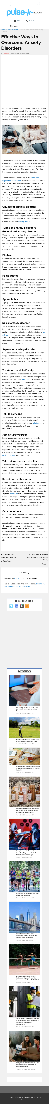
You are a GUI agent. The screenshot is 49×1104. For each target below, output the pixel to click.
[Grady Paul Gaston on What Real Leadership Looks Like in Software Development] (24, 690)
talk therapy (37, 423)
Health (16, 30)
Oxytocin (14, 494)
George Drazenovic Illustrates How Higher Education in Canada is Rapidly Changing (27, 1064)
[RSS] (27, 606)
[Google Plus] (22, 606)
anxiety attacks (24, 221)
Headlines (9, 30)
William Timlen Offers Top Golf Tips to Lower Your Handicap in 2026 (27, 740)
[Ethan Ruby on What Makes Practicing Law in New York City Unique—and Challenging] (24, 917)
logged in (18, 578)
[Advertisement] (24, 80)
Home (3, 30)
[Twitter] (11, 606)
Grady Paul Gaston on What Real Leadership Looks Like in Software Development (27, 709)
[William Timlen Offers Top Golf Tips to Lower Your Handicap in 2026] (24, 728)
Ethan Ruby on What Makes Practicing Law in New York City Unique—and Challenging (26, 935)
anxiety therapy (8, 455)
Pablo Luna (6, 53)
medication (26, 379)
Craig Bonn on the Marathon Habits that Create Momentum (27, 894)
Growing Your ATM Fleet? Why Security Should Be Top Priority (37, 557)
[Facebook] (16, 606)
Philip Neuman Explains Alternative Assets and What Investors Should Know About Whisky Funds (27, 810)
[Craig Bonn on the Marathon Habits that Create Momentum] (24, 877)
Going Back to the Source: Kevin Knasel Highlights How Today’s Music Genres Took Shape (26, 853)
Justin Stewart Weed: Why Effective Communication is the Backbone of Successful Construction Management (27, 1021)
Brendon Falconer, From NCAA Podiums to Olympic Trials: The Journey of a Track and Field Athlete (28, 978)
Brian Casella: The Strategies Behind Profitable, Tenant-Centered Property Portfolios (28, 768)
